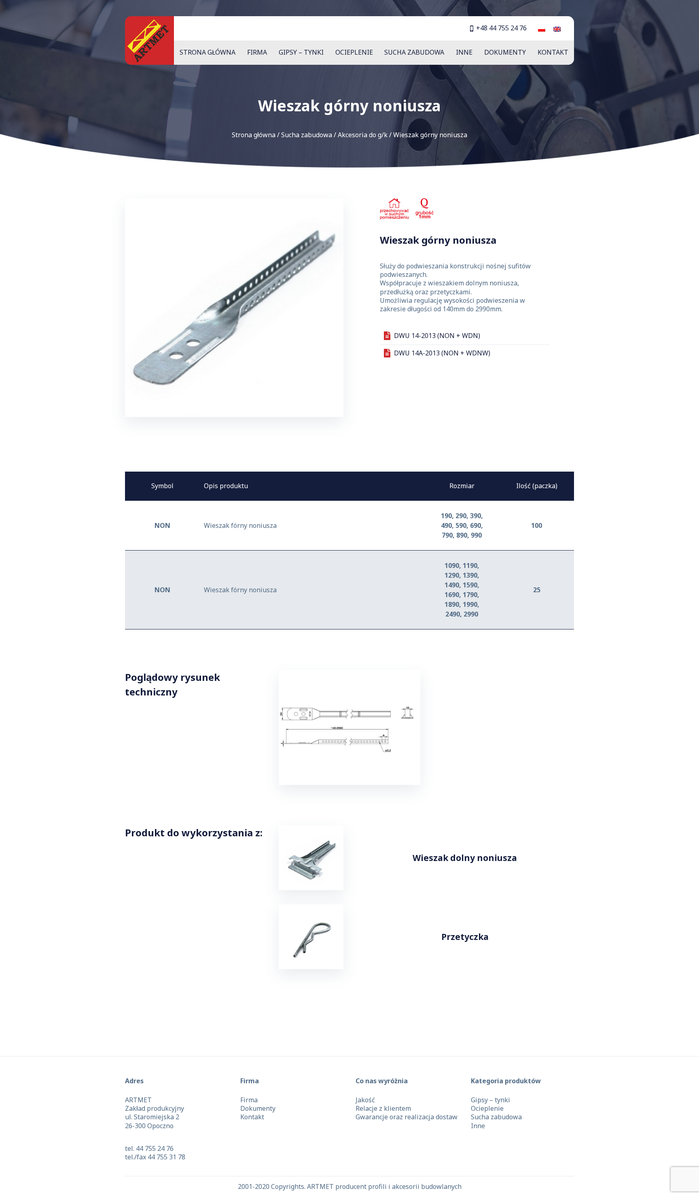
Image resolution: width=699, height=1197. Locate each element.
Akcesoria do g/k (363, 134)
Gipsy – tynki (301, 52)
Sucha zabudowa (414, 52)
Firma (257, 52)
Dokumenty (505, 52)
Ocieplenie (354, 52)
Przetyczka (465, 936)
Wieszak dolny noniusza (465, 857)
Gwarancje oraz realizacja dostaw (407, 1116)
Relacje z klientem (383, 1108)
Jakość (365, 1099)
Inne (464, 52)
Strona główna (207, 52)
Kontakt (553, 52)
